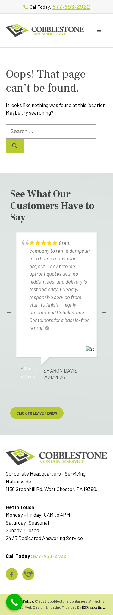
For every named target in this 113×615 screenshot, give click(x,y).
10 (73, 393)
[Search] (15, 146)
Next (104, 311)
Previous (9, 311)
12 (85, 393)
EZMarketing (93, 607)
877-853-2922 (71, 7)
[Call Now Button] (14, 602)
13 (91, 393)
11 (79, 393)
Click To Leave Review (37, 413)
